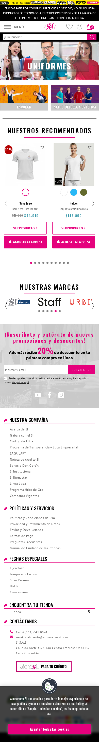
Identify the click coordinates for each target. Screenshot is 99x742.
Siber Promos (19, 580)
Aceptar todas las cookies (49, 729)
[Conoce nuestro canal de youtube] (38, 396)
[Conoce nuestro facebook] (49, 396)
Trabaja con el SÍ (22, 435)
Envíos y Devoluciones (26, 530)
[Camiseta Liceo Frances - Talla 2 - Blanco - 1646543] (25, 192)
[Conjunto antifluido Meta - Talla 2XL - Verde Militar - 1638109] (83, 192)
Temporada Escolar (23, 574)
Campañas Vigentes (24, 496)
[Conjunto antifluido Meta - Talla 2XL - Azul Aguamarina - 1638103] (73, 192)
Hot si (14, 586)
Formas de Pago (22, 536)
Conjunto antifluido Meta (74, 209)
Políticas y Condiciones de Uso (32, 518)
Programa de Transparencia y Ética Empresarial (44, 447)
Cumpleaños (19, 592)
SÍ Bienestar (18, 477)
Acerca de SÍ (19, 429)
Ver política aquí (20, 382)
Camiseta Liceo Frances (25, 209)
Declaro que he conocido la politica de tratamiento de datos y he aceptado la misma (46, 380)
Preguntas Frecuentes (26, 542)
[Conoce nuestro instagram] (61, 396)
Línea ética (18, 483)
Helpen (74, 203)
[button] (49, 686)
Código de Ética (21, 441)
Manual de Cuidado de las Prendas (35, 548)
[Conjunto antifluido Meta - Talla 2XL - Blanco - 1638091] (64, 192)
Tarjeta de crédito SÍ (24, 459)
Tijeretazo (17, 568)
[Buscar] (91, 37)
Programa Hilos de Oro (26, 489)
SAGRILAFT (18, 453)
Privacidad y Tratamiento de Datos (35, 524)
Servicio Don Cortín (24, 465)
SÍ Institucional (20, 471)
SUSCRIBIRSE (81, 370)
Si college (25, 203)
